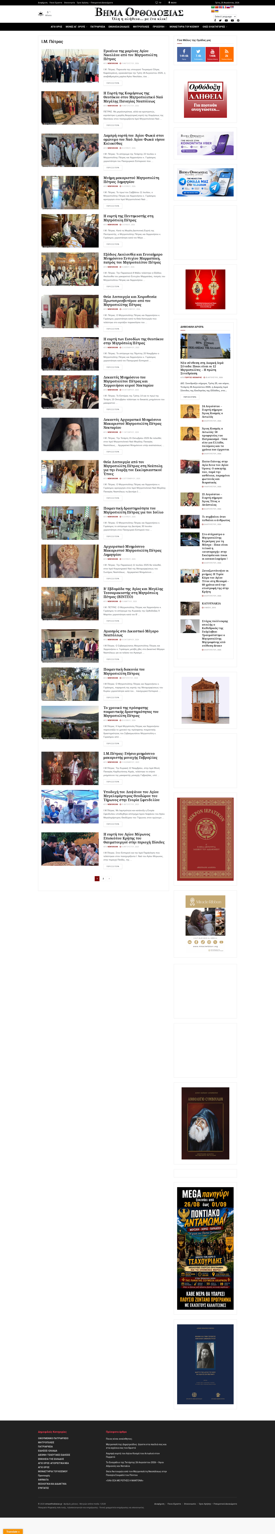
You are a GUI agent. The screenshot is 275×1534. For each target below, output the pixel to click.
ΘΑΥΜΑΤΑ (43, 1479)
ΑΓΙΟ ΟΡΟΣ (56, 26)
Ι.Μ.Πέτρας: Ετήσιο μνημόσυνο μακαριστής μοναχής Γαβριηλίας (130, 755)
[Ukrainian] (217, 11)
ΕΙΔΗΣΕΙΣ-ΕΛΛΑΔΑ (47, 1450)
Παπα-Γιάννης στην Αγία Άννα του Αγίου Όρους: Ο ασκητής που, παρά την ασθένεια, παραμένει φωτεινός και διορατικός (216, 472)
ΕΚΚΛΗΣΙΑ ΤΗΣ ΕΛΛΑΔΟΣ (51, 1459)
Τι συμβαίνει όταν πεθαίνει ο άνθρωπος (216, 518)
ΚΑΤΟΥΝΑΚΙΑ (211, 603)
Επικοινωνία (69, 3)
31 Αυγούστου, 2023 (130, 804)
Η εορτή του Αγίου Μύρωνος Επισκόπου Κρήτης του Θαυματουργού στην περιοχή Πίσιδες (134, 838)
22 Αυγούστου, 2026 (212, 563)
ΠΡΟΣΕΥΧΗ (158, 26)
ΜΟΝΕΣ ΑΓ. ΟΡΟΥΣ (75, 26)
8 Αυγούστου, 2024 (129, 678)
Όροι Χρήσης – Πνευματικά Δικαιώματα (95, 3)
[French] (224, 7)
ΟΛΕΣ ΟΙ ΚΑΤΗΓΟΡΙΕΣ (214, 26)
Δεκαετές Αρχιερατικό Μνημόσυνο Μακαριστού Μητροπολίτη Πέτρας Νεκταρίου (132, 423)
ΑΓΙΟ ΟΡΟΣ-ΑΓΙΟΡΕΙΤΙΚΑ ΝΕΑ (53, 1463)
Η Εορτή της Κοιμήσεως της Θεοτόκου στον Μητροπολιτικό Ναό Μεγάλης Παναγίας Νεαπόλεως (133, 97)
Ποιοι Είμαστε (55, 3)
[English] (220, 7)
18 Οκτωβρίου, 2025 (130, 390)
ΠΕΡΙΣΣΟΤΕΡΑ (112, 83)
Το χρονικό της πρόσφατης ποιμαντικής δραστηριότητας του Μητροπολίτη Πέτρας (131, 711)
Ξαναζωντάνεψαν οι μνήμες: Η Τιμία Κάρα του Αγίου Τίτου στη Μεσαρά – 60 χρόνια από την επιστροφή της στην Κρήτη (215, 581)
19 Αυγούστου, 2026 (130, 63)
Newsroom (113, 63)
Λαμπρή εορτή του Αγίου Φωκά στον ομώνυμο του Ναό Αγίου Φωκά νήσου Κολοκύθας (134, 139)
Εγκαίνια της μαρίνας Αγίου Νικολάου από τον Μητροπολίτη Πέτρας (130, 55)
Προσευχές (44, 1475)
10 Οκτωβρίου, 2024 (130, 640)
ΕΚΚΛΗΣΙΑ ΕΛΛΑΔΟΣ (119, 26)
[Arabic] (213, 7)
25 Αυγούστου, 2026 (214, 377)
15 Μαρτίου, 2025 (129, 601)
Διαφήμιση (43, 3)
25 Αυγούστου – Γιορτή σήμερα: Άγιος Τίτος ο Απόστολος (212, 499)
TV (159, 3)
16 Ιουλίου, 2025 (128, 517)
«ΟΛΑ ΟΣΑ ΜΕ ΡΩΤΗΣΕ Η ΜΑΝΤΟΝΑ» (124, 1480)
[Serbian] (232, 7)
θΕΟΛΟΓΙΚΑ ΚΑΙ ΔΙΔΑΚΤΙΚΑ (52, 1484)
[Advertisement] (205, 232)
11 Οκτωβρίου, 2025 (130, 432)
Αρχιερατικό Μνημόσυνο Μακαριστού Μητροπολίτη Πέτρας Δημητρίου (132, 550)
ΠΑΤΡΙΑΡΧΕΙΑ (97, 26)
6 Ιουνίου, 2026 (128, 225)
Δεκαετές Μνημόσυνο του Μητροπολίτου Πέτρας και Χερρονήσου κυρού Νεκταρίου (128, 381)
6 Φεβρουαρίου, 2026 (130, 309)
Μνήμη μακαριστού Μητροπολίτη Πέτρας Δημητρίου (131, 180)
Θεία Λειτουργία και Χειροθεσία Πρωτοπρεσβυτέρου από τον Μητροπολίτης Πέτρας (130, 300)
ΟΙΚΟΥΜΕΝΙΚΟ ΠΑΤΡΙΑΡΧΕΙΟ (53, 1438)
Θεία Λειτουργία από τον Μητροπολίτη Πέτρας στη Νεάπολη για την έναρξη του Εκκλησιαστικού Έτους (132, 468)
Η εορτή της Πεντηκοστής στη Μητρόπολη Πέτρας (128, 218)
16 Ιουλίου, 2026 (128, 186)
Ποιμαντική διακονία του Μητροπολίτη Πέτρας (124, 671)
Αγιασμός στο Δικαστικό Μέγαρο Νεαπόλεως (131, 633)
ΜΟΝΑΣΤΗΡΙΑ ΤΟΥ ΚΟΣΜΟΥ (184, 26)
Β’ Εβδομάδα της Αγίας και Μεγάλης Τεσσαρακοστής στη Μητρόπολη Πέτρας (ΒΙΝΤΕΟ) (133, 593)
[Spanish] (213, 11)
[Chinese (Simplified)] (217, 7)
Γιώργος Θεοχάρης (193, 377)
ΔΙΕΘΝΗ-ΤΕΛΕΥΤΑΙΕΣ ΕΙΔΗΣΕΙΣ (54, 1455)
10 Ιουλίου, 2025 (128, 559)
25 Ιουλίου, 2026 (128, 148)
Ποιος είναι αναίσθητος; (119, 1439)
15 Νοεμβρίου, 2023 (130, 762)
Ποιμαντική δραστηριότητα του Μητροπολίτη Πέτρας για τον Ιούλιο (133, 510)
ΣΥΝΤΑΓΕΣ (43, 1488)
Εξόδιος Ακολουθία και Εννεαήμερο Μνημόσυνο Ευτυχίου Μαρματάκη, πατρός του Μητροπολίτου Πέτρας (132, 258)
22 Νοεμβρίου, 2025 (130, 348)
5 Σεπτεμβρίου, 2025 (130, 479)
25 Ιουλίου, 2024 (128, 720)
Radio (173, 3)
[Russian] (228, 7)
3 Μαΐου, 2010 (209, 608)
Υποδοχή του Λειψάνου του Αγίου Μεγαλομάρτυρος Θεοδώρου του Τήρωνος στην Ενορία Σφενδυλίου (131, 796)
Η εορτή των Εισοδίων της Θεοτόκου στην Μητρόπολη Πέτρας (133, 341)
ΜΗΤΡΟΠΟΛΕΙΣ (141, 26)
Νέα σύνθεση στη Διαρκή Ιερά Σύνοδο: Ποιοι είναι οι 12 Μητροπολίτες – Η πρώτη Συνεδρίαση (202, 368)
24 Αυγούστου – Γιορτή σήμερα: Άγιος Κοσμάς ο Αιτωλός (212, 411)
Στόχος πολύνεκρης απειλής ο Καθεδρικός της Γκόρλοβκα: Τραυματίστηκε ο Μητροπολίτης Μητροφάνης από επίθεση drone (215, 633)
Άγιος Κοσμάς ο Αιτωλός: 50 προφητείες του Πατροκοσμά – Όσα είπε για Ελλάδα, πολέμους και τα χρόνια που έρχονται (215, 439)
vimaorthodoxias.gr (53, 1504)
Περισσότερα (189, 397)
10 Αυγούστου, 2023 (130, 847)
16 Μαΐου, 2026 (127, 267)
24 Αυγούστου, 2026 (212, 421)
